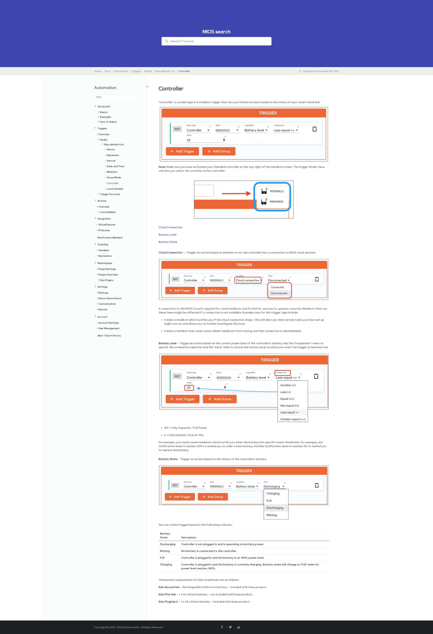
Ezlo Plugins (106, 280)
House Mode (114, 177)
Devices (102, 309)
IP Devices (104, 230)
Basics (104, 112)
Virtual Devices (107, 224)
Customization (107, 303)
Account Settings (108, 322)
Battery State (168, 241)
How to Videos (108, 121)
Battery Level (168, 234)
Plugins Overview (108, 274)
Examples (105, 116)
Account (102, 316)
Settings (103, 286)
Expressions (105, 255)
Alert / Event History (109, 335)
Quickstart (104, 106)
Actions (102, 200)
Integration (104, 218)
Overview (103, 134)
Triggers (102, 128)
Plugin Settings (107, 268)
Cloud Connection (170, 227)
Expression (113, 155)
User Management (109, 328)
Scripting (103, 244)
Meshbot (112, 171)
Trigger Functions (110, 194)
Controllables (108, 212)
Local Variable (115, 188)
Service (111, 160)
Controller (113, 183)
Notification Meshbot (110, 237)
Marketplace (105, 263)
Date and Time (115, 166)
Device (111, 149)
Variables (103, 250)
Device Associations (110, 298)
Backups (103, 292)
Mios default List (114, 144)
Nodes (104, 139)
